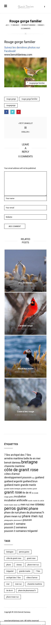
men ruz (25, 504)
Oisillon (25, 132)
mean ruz (16, 505)
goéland (39, 477)
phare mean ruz (13, 516)
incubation (20, 496)
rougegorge (10, 105)
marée (30, 501)
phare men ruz (32, 516)
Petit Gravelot (26, 123)
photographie (8, 520)
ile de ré (27, 492)
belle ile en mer (32, 458)
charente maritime (14, 466)
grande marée (28, 484)
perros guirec (16, 508)
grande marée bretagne (12, 489)
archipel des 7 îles (21, 454)
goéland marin (12, 484)
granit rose (13, 492)
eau (33, 478)
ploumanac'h (18, 520)
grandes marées (26, 489)
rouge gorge (11, 99)
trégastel (32, 531)
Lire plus (25, 271)
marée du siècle (38, 501)
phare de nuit (11, 512)
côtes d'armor (12, 473)
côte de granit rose (21, 469)
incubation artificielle (15, 500)
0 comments (25, 28)
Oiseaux (40, 25)
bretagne (29, 462)
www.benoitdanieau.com (18, 54)
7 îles (7, 454)
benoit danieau (29, 25)
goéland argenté (13, 481)
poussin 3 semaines (15, 531)
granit (35, 489)
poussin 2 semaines (15, 527)
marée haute (8, 505)
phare (33, 508)
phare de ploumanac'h (31, 512)
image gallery (9, 497)
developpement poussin (17, 477)
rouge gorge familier (29, 99)
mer (32, 504)
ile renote (35, 493)
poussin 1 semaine (15, 523)
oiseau (39, 504)
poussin (27, 520)
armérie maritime (13, 458)
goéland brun (30, 481)
